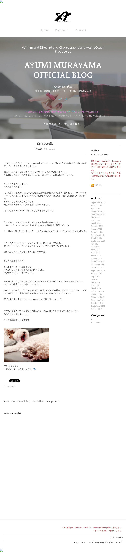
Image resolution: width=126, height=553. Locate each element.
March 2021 (96, 256)
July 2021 (95, 244)
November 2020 (98, 265)
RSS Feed (98, 185)
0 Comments (49, 149)
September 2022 (98, 214)
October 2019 (97, 303)
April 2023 (95, 208)
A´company (96, 322)
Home (44, 30)
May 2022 (95, 217)
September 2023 (98, 202)
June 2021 (95, 247)
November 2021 (97, 235)
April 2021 (95, 253)
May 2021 (95, 250)
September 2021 (98, 241)
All (92, 319)
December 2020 (98, 262)
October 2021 (97, 238)
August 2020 (96, 273)
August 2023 (96, 205)
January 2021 (96, 259)
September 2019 (98, 306)
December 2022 (98, 211)
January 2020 (97, 294)
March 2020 (96, 288)
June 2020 (95, 279)
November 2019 (98, 300)
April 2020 (95, 285)
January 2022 (96, 229)
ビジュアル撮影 (45, 143)
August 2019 (96, 309)
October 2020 (97, 268)
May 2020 (95, 282)
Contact (80, 30)
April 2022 (95, 220)
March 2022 (96, 223)
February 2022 (97, 226)
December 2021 (97, 232)
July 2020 (95, 276)
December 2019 (97, 297)
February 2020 (97, 291)
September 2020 (98, 271)
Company (61, 30)
